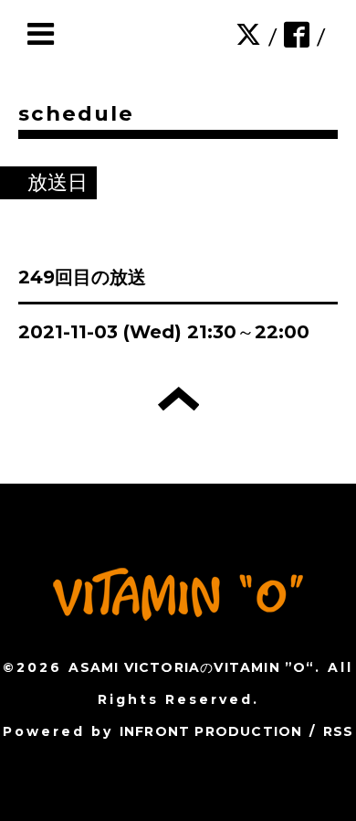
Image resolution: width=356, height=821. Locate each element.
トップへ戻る (178, 398)
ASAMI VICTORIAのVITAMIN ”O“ (191, 667)
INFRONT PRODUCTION (211, 731)
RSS (338, 731)
